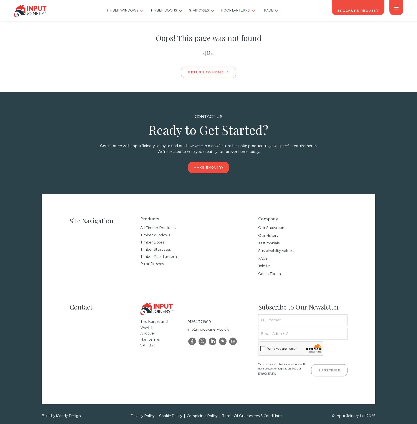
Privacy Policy (143, 416)
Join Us (264, 266)
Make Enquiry (208, 167)
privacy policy (267, 372)
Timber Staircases (155, 249)
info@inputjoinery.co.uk (208, 329)
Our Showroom (271, 228)
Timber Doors (152, 242)
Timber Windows (155, 235)
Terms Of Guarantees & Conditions (252, 416)
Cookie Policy (170, 416)
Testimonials (269, 243)
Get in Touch (269, 274)
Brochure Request (358, 11)
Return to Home (206, 72)
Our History (268, 236)
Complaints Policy (202, 416)
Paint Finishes (152, 264)
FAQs (262, 258)
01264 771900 (199, 322)
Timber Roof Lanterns (159, 257)
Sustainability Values (275, 251)
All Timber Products (157, 228)
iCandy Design (68, 416)
